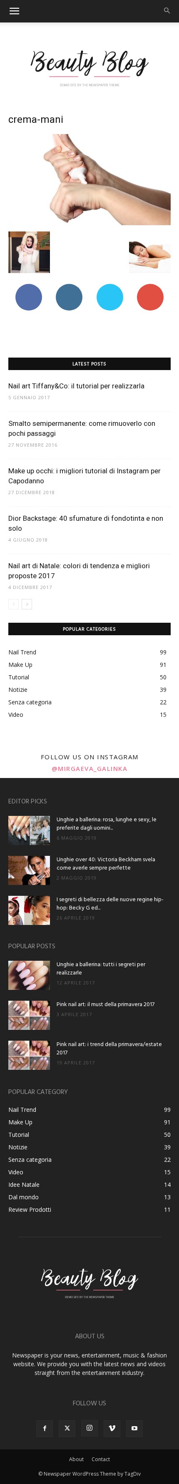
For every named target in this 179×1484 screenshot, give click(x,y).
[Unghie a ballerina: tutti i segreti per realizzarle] (29, 975)
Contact (101, 1459)
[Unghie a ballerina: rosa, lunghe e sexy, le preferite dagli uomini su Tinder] (29, 830)
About (76, 1459)
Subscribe (150, 287)
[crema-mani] (89, 222)
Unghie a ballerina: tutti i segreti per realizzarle (101, 969)
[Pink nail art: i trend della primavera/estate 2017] (29, 1055)
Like (28, 287)
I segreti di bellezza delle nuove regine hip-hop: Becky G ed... (110, 904)
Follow (69, 287)
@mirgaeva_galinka (90, 768)
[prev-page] (13, 604)
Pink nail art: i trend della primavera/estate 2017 (109, 1049)
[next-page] (27, 604)
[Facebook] (44, 1428)
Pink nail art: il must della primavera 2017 (105, 1004)
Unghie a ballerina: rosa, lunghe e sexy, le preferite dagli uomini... (107, 824)
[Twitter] (67, 1428)
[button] (14, 11)
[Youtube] (134, 1428)
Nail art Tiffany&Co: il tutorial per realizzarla (76, 386)
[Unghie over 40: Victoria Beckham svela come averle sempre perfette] (29, 870)
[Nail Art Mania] (89, 67)
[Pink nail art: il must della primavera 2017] (29, 1015)
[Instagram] (89, 1428)
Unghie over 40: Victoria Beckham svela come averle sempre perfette (106, 864)
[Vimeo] (112, 1428)
